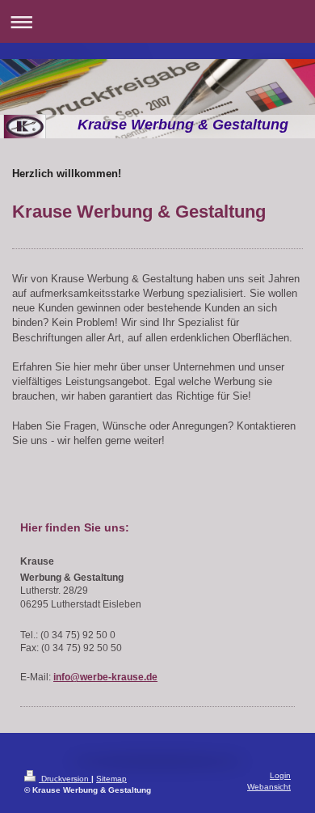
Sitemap (111, 778)
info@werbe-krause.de (105, 676)
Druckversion (65, 778)
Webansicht (269, 786)
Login (280, 775)
